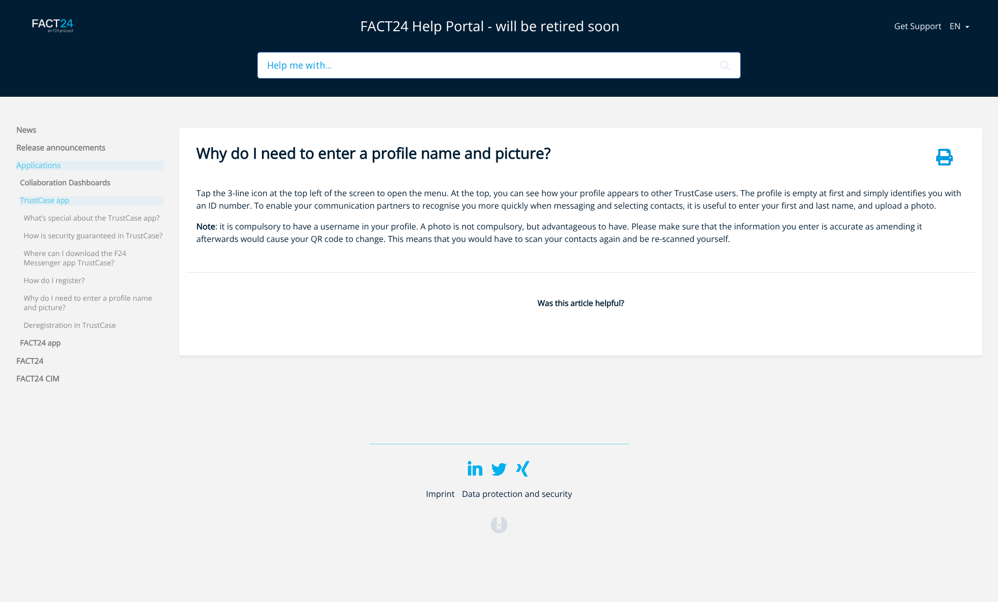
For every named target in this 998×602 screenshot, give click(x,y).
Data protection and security (517, 493)
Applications (39, 165)
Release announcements (61, 147)
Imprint (440, 493)
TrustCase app (45, 201)
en (956, 26)
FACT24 (30, 361)
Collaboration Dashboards (65, 183)
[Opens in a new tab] (499, 524)
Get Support (918, 26)
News (27, 130)
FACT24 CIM (38, 378)
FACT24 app (40, 343)
